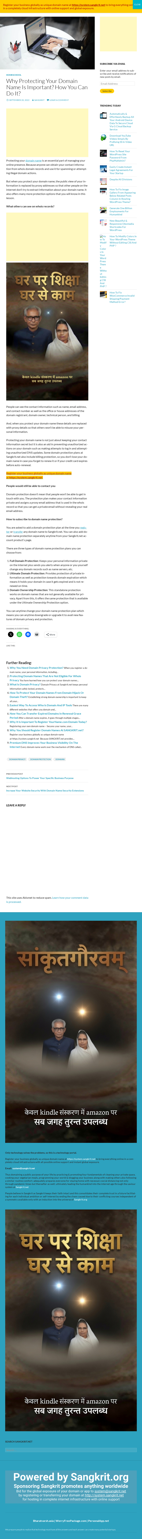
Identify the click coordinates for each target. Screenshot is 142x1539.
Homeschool (13, 75)
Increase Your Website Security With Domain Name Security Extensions (45, 788)
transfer (18, 531)
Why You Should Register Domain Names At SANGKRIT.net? (47, 730)
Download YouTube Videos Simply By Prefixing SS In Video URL (121, 140)
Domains (60, 759)
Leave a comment (59, 100)
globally (35, 4)
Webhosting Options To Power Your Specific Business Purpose (39, 776)
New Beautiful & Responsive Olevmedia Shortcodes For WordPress (122, 225)
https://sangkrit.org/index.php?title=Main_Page (25, 1506)
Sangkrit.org (80, 1199)
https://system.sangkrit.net (81, 1158)
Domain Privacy (17, 759)
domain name (33, 160)
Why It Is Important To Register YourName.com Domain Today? (48, 721)
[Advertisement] (47, 132)
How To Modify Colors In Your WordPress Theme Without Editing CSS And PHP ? (123, 241)
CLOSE (137, 4)
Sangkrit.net (22, 1187)
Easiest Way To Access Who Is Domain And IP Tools (41, 705)
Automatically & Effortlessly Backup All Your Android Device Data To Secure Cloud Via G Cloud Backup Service (122, 121)
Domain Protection (40, 759)
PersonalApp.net (98, 1520)
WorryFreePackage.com (71, 1520)
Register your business (16, 4)
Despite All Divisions (121, 179)
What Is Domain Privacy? (25, 684)
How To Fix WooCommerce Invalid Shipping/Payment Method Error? (122, 297)
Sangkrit (39, 100)
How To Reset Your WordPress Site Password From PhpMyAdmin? (120, 156)
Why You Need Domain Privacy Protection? (36, 667)
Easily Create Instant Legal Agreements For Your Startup (121, 170)
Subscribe (107, 91)
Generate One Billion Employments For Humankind (121, 211)
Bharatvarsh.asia (43, 1520)
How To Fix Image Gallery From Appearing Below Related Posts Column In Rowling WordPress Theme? (123, 195)
